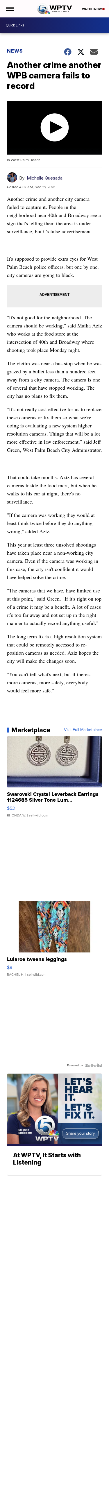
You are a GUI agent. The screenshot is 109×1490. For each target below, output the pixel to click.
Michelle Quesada (44, 178)
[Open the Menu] (9, 8)
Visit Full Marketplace (83, 730)
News (15, 51)
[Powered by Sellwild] (93, 1065)
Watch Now (92, 9)
